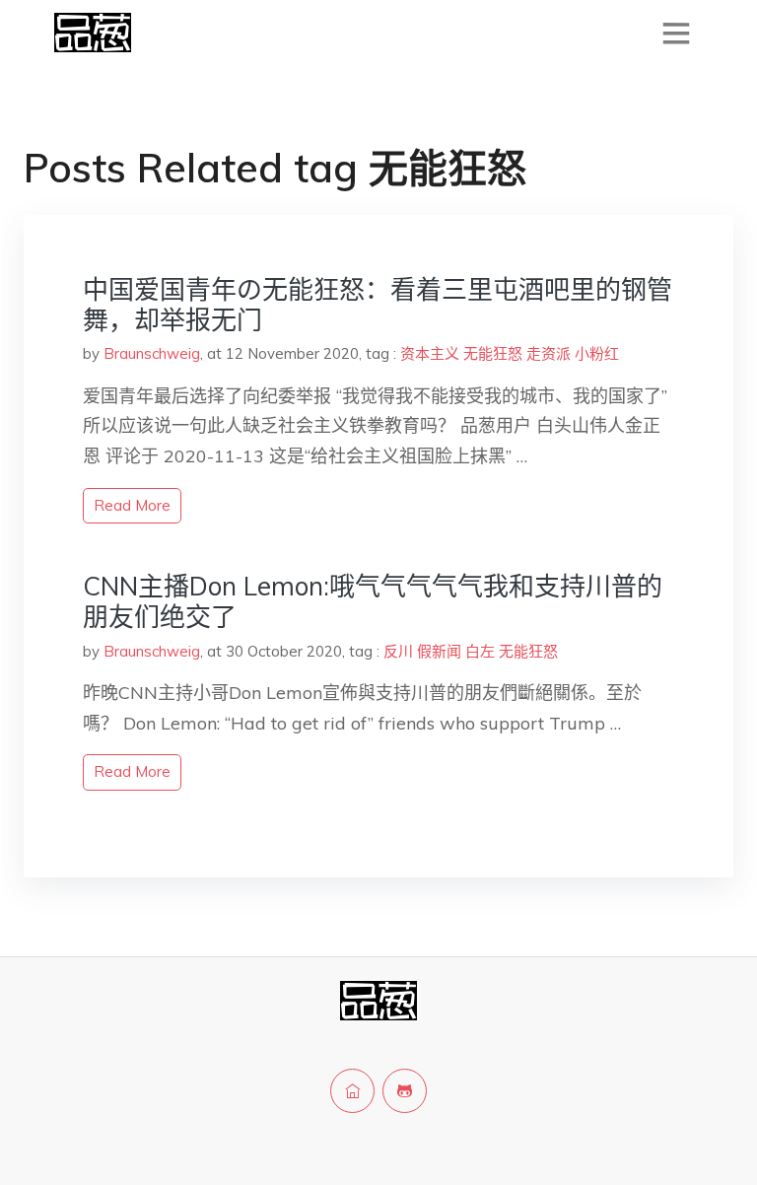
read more (132, 505)
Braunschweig (151, 353)
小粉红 (597, 353)
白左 (480, 651)
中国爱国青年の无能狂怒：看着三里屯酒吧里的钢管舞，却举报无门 (377, 304)
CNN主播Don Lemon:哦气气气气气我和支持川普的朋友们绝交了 (372, 601)
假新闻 (439, 651)
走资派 (548, 353)
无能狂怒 (492, 353)
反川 (398, 651)
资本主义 (429, 353)
